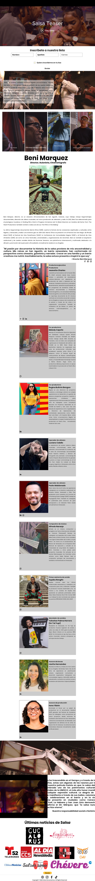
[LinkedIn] (26, 319)
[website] (20, 319)
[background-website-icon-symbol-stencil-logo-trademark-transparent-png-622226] (20, 376)
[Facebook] (51, 877)
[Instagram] (23, 319)
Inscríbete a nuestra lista (47, 50)
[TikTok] (56, 877)
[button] (22, 149)
